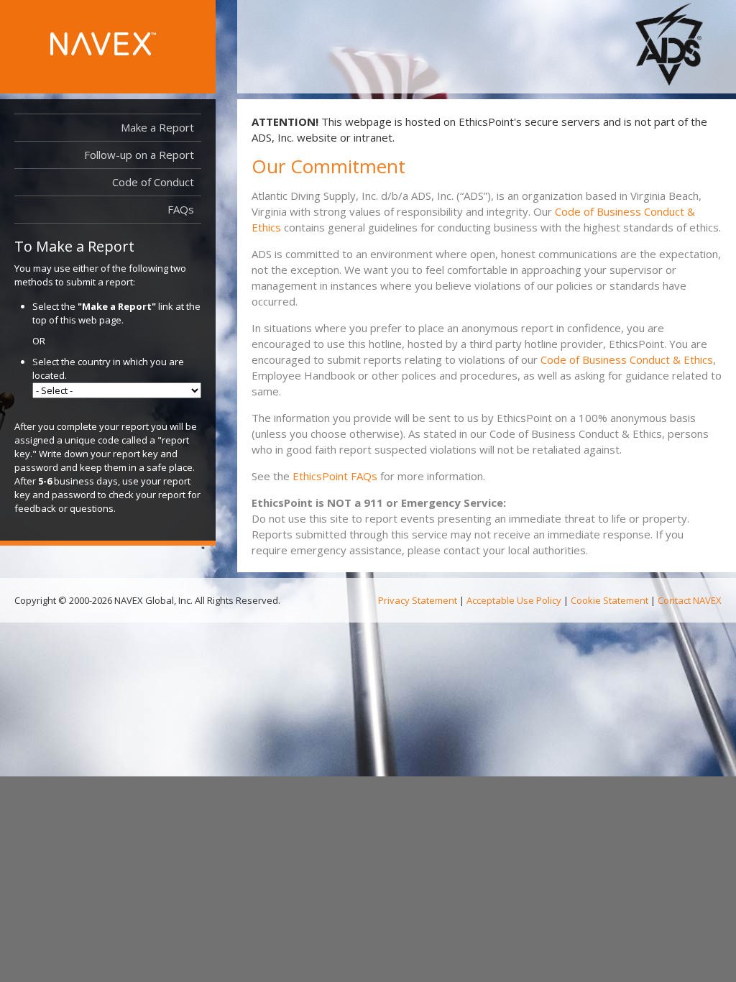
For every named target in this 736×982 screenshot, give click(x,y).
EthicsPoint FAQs (335, 476)
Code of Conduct (153, 182)
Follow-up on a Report (139, 154)
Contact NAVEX (690, 600)
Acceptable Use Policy (513, 600)
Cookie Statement (609, 600)
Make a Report (157, 127)
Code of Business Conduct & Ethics (626, 359)
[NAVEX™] (103, 43)
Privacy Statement (417, 600)
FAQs (180, 209)
